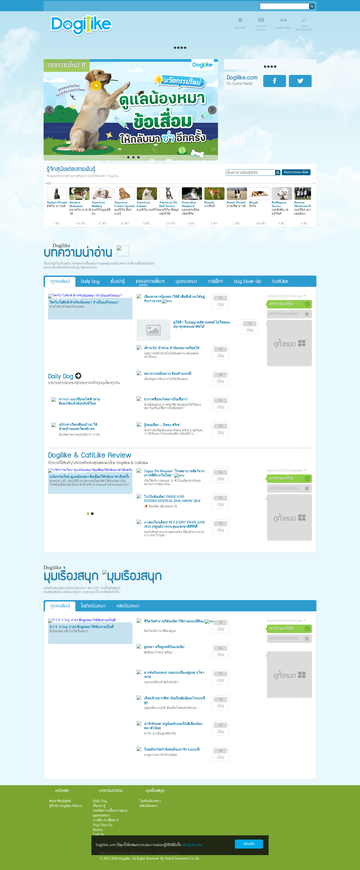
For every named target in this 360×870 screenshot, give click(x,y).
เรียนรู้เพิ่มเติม (192, 845)
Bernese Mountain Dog (304, 204)
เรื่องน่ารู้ (118, 282)
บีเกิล (252, 206)
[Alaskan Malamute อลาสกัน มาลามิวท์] (79, 199)
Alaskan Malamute (76, 204)
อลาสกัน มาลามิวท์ (80, 211)
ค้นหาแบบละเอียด (296, 172)
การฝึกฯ (215, 282)
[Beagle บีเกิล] (259, 199)
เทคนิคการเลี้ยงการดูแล (110, 811)
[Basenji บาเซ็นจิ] (214, 199)
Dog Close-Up (247, 282)
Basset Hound (236, 202)
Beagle (253, 202)
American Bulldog (98, 204)
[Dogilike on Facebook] (275, 81)
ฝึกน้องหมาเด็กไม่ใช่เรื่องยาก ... (70, 631)
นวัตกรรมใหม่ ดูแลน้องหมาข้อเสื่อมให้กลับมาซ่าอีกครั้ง (89, 477)
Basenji (209, 202)
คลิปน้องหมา (128, 606)
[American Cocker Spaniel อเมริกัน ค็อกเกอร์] (124, 199)
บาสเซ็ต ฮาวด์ (236, 206)
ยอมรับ (249, 844)
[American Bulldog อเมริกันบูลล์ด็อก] (102, 199)
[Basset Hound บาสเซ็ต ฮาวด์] (237, 199)
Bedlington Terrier (279, 204)
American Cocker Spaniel (124, 204)
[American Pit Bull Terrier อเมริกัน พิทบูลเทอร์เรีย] (169, 199)
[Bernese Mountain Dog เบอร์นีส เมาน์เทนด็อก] (304, 199)
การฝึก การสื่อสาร (105, 820)
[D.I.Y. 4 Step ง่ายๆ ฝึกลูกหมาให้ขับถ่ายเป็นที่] (82, 620)
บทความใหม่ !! (67, 65)
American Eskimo (143, 204)
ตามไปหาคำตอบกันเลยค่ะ (67, 306)
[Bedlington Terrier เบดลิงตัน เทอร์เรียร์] (282, 199)
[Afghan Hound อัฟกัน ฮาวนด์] (57, 199)
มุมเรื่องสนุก (284, 24)
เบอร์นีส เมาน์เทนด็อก (303, 211)
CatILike (280, 282)
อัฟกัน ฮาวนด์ (56, 206)
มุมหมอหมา (186, 282)
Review (98, 830)
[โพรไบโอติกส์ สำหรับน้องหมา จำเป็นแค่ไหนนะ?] (85, 296)
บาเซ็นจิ (209, 206)
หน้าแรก (240, 24)
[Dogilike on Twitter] (301, 81)
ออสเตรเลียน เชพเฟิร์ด (190, 211)
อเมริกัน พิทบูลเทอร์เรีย (169, 211)
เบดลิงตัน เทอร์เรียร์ (280, 211)
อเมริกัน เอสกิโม (148, 209)
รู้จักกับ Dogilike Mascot (65, 806)
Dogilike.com (68, 854)
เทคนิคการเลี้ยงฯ (150, 282)
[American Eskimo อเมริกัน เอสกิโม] (147, 199)
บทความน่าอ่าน (262, 24)
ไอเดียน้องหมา (93, 606)
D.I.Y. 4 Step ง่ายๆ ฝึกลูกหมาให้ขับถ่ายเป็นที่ (82, 627)
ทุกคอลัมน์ (60, 282)
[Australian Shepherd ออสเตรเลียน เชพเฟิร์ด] (192, 199)
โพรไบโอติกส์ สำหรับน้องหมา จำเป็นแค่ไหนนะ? (84, 302)
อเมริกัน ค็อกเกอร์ (123, 211)
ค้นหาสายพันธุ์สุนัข (305, 24)
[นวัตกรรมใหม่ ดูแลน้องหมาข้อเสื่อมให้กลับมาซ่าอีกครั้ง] (90, 470)
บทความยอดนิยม (283, 314)
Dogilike (59, 456)
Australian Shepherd (189, 204)
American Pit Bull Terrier (168, 204)
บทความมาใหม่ (281, 304)
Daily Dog (90, 282)
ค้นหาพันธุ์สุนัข (60, 801)
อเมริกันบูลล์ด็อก (101, 211)
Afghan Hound (57, 202)
